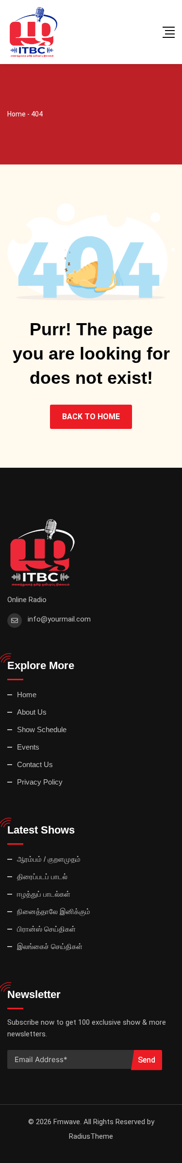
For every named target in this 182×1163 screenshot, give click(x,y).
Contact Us (35, 764)
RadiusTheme (91, 1136)
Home (26, 694)
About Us (32, 712)
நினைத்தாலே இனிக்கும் (53, 911)
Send (146, 1060)
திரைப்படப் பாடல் (42, 876)
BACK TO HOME (91, 416)
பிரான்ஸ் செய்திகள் (46, 929)
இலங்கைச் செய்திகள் (50, 946)
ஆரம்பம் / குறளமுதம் (49, 859)
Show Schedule (41, 729)
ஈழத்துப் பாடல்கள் (43, 894)
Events (28, 747)
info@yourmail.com (59, 619)
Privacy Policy (40, 782)
